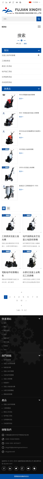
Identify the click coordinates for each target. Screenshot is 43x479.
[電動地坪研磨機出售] (11, 259)
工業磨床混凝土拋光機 (10, 238)
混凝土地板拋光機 (9, 386)
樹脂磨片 (6, 383)
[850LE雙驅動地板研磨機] (9, 101)
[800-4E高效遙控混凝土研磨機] (9, 119)
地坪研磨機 (7, 360)
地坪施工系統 (7, 71)
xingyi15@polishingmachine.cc (16, 447)
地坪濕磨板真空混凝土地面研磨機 (31, 238)
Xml (5, 350)
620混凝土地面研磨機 (26, 149)
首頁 (19, 44)
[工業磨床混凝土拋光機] (11, 223)
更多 (20, 98)
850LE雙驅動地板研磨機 (27, 95)
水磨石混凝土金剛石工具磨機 (31, 274)
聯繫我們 (6, 338)
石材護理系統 (7, 82)
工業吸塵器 (6, 60)
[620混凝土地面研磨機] (9, 156)
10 (21, 300)
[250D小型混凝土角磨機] (9, 174)
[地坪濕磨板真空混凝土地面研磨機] (32, 223)
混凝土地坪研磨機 (8, 55)
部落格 (6, 346)
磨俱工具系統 (7, 66)
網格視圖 (4, 208)
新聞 (5, 334)
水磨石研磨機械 (9, 390)
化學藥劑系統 (7, 77)
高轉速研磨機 (8, 394)
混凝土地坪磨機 (9, 371)
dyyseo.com (8, 464)
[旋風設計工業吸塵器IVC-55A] (9, 192)
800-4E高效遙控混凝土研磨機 (29, 113)
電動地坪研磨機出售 (10, 274)
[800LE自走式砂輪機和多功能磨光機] (9, 138)
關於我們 (6, 330)
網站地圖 (6, 342)
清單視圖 (8, 208)
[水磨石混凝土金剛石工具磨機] (32, 259)
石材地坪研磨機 (9, 375)
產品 (5, 327)
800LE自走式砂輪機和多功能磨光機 (29, 132)
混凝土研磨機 (8, 379)
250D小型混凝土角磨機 (26, 167)
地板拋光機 (7, 367)
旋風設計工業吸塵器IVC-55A (28, 186)
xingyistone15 (10, 452)
